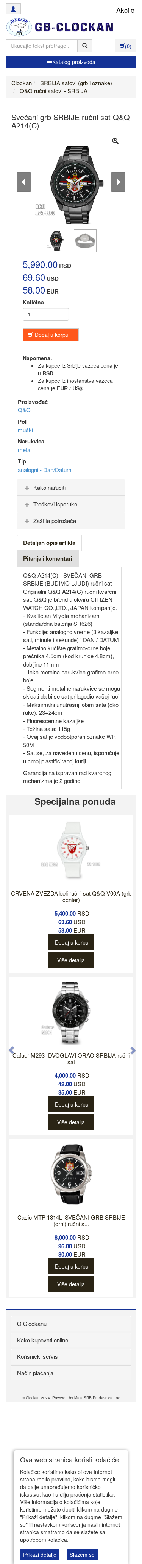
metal (24, 450)
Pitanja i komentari (47, 558)
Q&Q (24, 410)
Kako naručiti (49, 487)
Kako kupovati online (42, 1340)
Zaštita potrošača (54, 520)
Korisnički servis (37, 1356)
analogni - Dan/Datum (45, 470)
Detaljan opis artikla (49, 542)
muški (25, 430)
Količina (33, 302)
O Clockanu (32, 1323)
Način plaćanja (35, 1373)
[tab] (71, 487)
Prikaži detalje (39, 1554)
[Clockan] (57, 27)
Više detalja (71, 960)
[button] (7, 1046)
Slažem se (82, 1554)
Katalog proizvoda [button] (73, 62)
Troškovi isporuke (55, 504)
